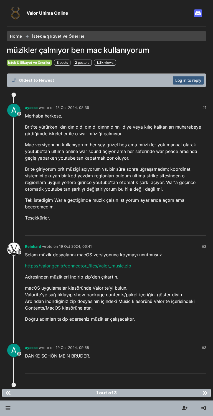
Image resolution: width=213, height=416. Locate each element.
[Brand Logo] (15, 13)
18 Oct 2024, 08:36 (72, 107)
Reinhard (33, 246)
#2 (204, 246)
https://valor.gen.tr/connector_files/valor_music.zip (78, 266)
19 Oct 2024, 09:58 (72, 347)
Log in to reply (188, 80)
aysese (31, 107)
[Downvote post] (202, 229)
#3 (204, 347)
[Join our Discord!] (198, 13)
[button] (8, 408)
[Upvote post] (183, 229)
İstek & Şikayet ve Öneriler (29, 62)
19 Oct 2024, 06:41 (75, 246)
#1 (204, 107)
